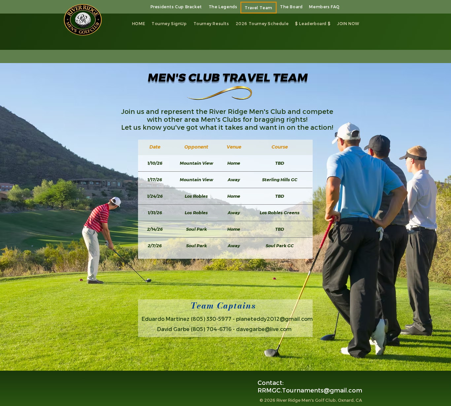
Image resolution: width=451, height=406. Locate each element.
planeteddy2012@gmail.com (274, 319)
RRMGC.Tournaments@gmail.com (310, 390)
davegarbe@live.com (264, 329)
